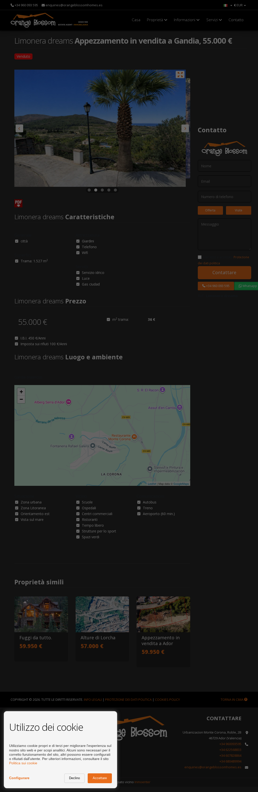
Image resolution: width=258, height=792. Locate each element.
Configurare (19, 778)
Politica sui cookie (23, 763)
